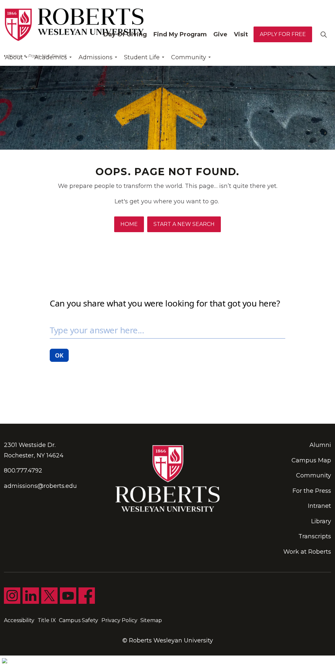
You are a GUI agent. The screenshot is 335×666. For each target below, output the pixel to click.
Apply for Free (283, 34)
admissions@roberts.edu (40, 486)
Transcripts (314, 536)
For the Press (311, 490)
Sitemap (151, 620)
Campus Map (311, 460)
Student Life (142, 57)
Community (188, 57)
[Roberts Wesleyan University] (74, 25)
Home (129, 224)
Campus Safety (78, 620)
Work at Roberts (307, 551)
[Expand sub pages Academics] (70, 57)
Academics (50, 57)
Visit (241, 34)
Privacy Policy (119, 620)
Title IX (47, 620)
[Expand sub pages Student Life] (163, 57)
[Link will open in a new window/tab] (12, 595)
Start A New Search (184, 224)
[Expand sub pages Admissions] (116, 57)
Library (321, 521)
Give (220, 34)
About (14, 57)
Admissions (96, 57)
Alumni (320, 445)
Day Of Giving (125, 34)
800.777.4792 (23, 470)
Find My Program (180, 34)
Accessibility (19, 620)
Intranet (319, 505)
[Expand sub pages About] (26, 57)
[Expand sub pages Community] (209, 57)
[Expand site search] (323, 34)
